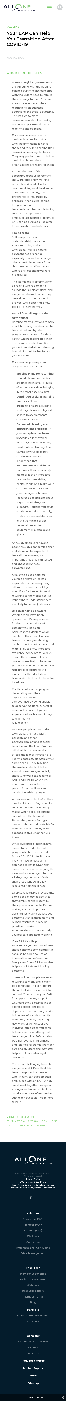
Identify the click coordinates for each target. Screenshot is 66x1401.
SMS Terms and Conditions (33, 1182)
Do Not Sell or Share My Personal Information (33, 1188)
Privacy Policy (33, 1179)
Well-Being (13, 27)
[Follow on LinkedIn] (31, 1197)
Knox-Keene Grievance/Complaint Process (33, 1185)
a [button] (49, 7)
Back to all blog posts (26, 73)
